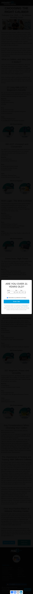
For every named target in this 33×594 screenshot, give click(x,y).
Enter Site (16, 301)
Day (16, 290)
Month (8, 290)
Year (21, 290)
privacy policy (24, 305)
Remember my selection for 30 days (17, 297)
